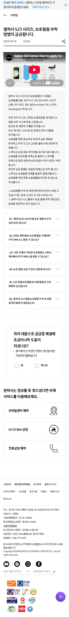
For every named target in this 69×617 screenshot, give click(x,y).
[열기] (61, 597)
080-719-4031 (19, 538)
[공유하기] (64, 41)
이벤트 (43, 491)
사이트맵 (22, 491)
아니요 (44, 365)
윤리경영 (37, 484)
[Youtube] (6, 564)
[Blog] (17, 564)
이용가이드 (54, 491)
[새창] (12, 583)
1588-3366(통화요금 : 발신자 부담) (28, 534)
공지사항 (33, 491)
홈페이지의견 (50, 484)
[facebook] (39, 564)
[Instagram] (28, 564)
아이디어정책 (9, 491)
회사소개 (7, 498)
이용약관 (7, 484)
